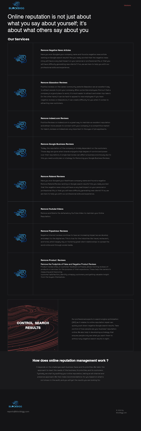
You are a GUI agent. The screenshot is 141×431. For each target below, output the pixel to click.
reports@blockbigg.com (18, 411)
